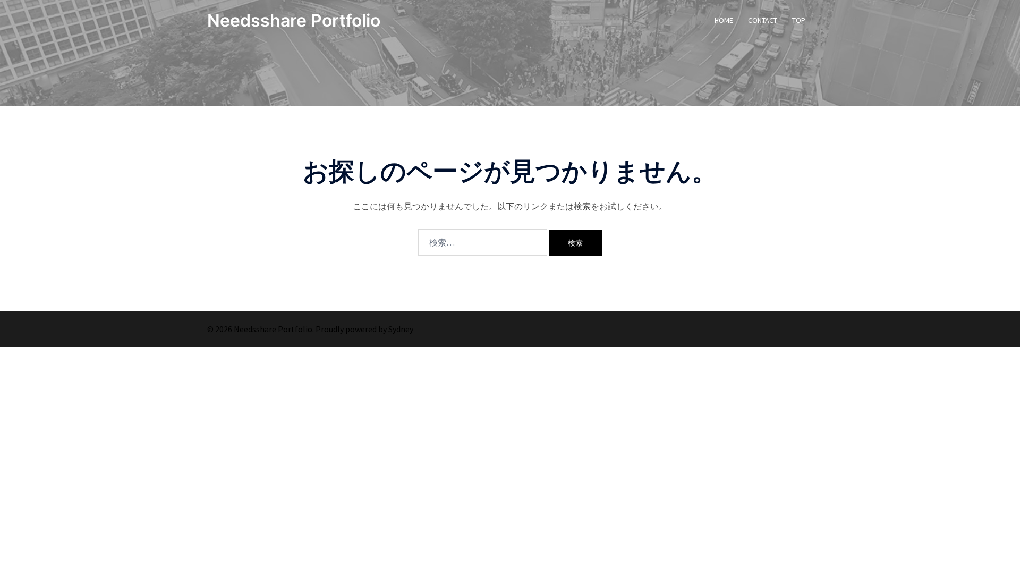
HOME (724, 20)
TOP (798, 20)
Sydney (400, 329)
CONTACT (762, 20)
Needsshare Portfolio (293, 20)
